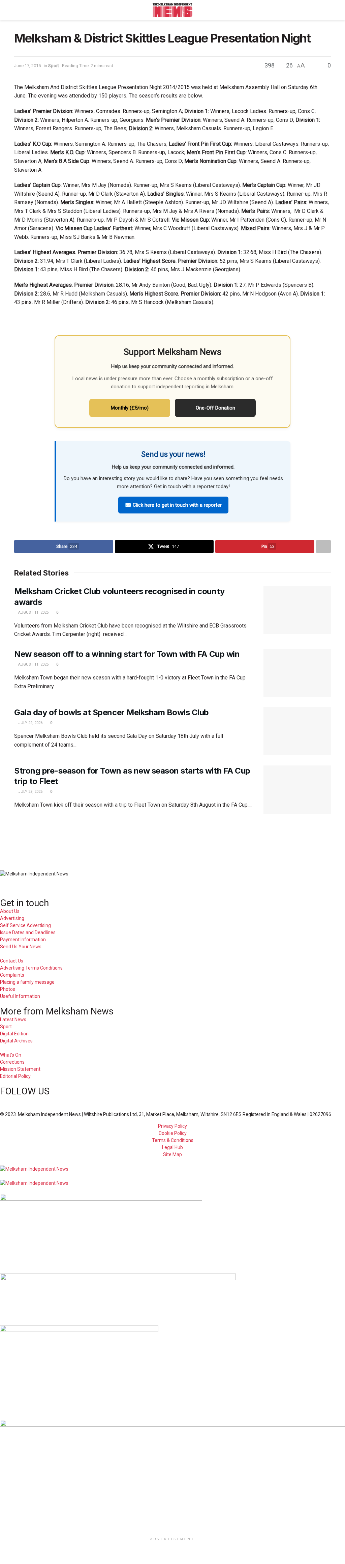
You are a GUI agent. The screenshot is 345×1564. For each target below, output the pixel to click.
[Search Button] (328, 10)
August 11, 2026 (33, 612)
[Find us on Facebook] (2, 1100)
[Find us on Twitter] (13, 1100)
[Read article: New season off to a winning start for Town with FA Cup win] (297, 673)
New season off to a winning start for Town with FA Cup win (127, 654)
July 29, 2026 (29, 723)
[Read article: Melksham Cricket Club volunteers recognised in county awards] (297, 610)
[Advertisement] (172, 837)
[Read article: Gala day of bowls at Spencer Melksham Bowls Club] (297, 731)
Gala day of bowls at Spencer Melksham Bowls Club (111, 712)
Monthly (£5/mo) (130, 408)
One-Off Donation (215, 408)
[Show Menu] (17, 10)
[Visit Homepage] (173, 10)
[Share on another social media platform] (323, 546)
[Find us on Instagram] (25, 1100)
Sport (53, 65)
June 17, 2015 (27, 65)
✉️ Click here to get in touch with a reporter (173, 505)
